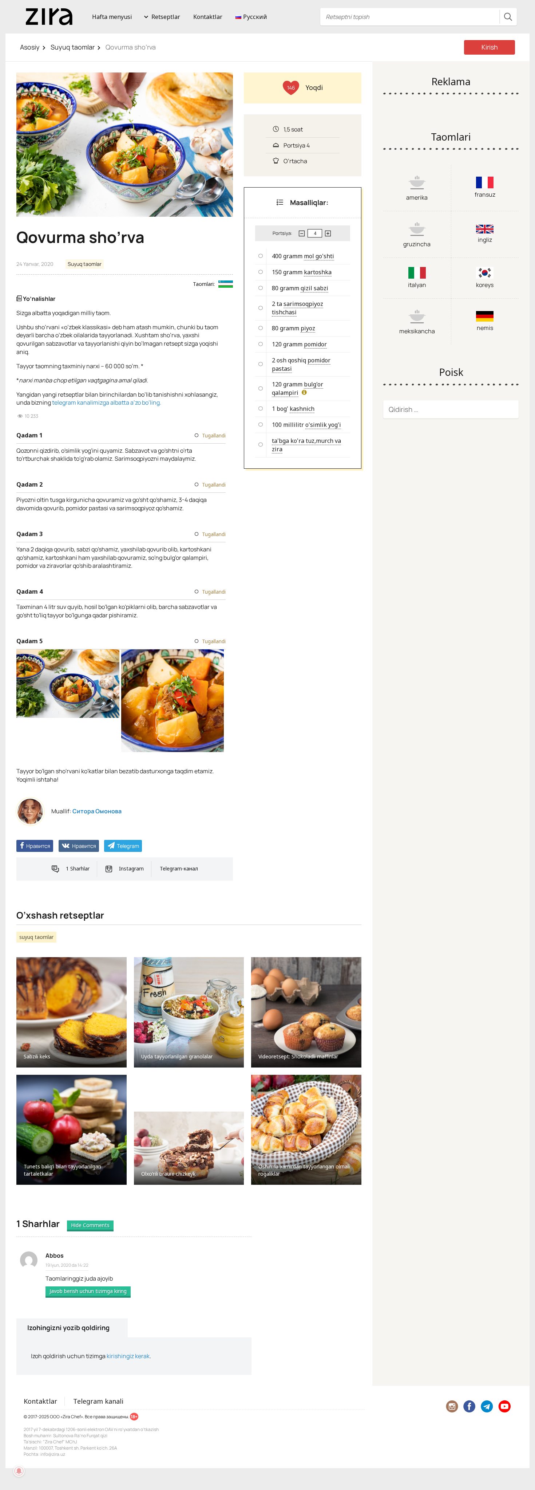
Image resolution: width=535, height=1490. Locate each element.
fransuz (485, 194)
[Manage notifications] (19, 1471)
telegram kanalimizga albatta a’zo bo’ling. (106, 402)
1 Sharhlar (78, 868)
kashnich (302, 409)
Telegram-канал (179, 868)
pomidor (315, 344)
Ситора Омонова (97, 811)
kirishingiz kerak (128, 1356)
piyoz (308, 328)
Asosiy (30, 47)
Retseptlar (165, 17)
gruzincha (417, 244)
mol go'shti (319, 256)
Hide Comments (90, 1225)
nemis (485, 328)
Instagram (131, 868)
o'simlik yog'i (323, 425)
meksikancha (417, 331)
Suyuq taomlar (73, 47)
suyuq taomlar (36, 936)
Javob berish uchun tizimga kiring (88, 1290)
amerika (417, 197)
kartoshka (318, 272)
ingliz (485, 240)
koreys (485, 285)
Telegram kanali (98, 1401)
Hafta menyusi (112, 17)
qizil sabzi (314, 288)
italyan (417, 285)
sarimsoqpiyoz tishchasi (297, 308)
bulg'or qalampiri (297, 388)
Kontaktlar (207, 17)
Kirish (490, 47)
